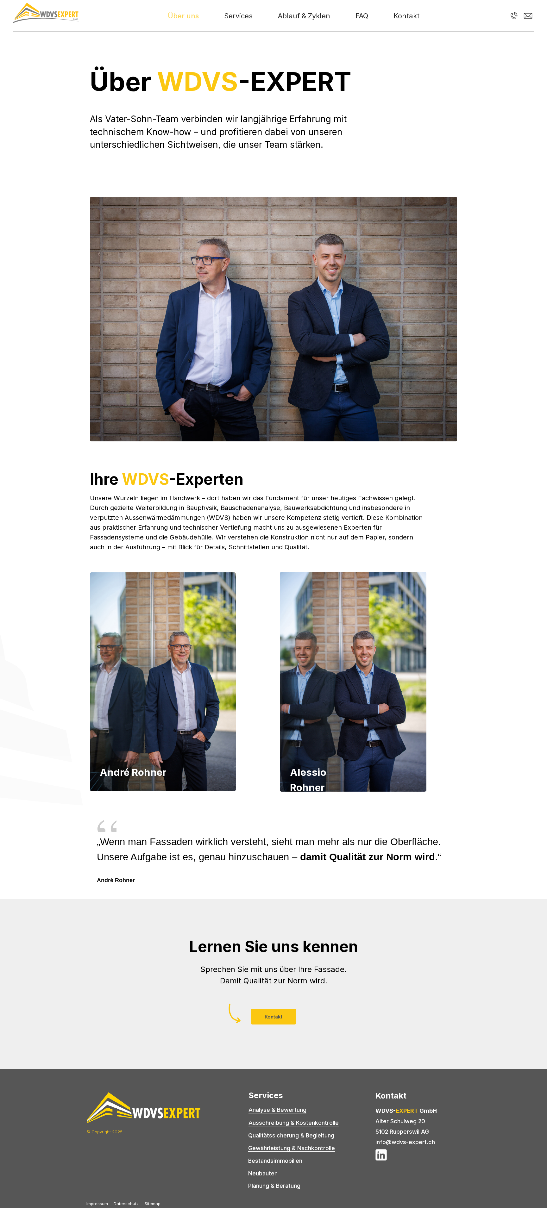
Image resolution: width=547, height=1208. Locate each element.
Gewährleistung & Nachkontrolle (291, 1148)
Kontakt (406, 16)
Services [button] (238, 16)
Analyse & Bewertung (277, 1109)
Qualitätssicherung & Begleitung (291, 1135)
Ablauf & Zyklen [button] (304, 16)
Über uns (183, 16)
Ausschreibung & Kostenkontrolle (293, 1122)
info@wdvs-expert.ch (405, 1142)
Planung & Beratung (274, 1185)
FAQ (361, 16)
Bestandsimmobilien (275, 1160)
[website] (514, 16)
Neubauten (263, 1173)
